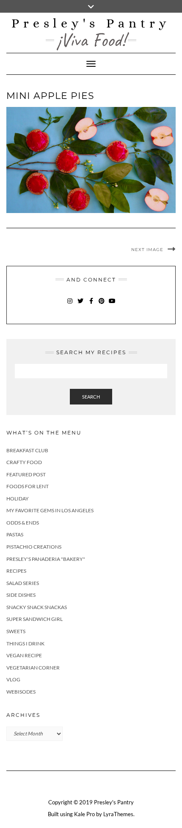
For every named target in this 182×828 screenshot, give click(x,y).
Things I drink (25, 643)
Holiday (17, 498)
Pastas (14, 534)
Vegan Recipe (24, 655)
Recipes (16, 571)
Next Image (147, 249)
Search (91, 396)
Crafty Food (24, 462)
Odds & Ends (22, 522)
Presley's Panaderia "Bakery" (45, 559)
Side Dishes (21, 595)
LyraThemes (118, 814)
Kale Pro (84, 814)
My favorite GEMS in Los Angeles (50, 510)
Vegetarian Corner (33, 667)
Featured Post (26, 474)
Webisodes (21, 692)
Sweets (15, 631)
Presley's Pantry (91, 23)
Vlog (13, 679)
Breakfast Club (27, 450)
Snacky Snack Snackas (36, 607)
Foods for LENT (27, 486)
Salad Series (22, 583)
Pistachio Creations (33, 547)
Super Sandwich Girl (34, 619)
